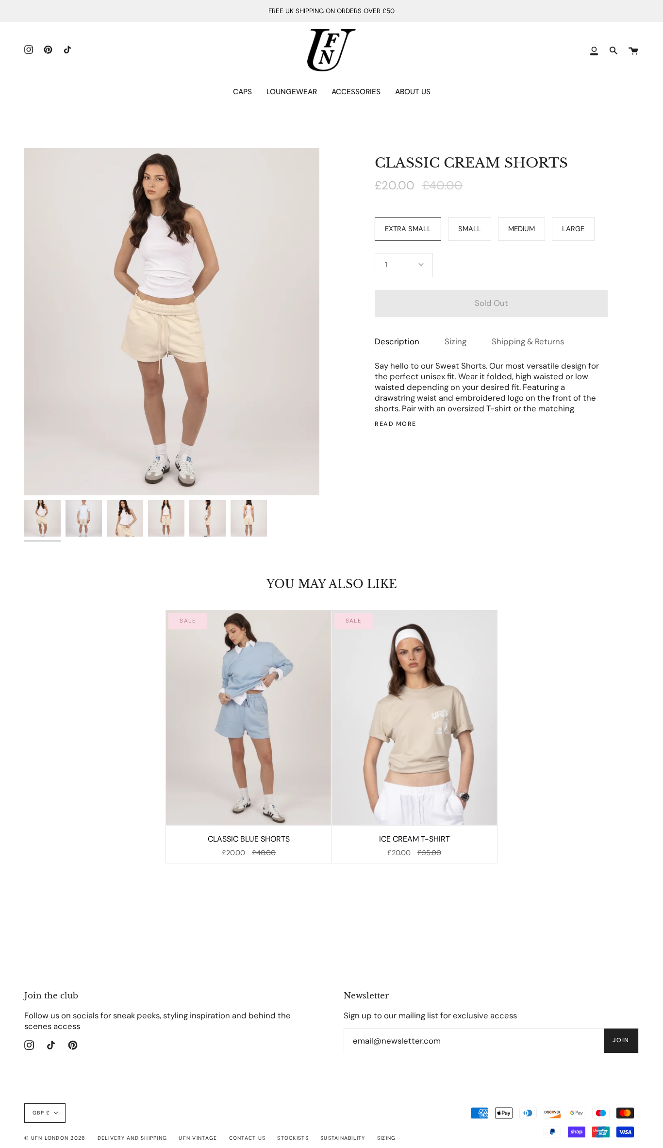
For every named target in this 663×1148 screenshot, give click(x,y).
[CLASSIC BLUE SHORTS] (248, 717)
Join (621, 1040)
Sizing (455, 341)
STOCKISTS (292, 1138)
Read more (395, 424)
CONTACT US (247, 1138)
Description (397, 341)
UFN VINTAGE (198, 1138)
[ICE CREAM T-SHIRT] (414, 717)
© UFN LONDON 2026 (54, 1138)
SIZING (386, 1138)
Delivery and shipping (132, 1138)
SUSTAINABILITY (342, 1138)
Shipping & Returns (528, 341)
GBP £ (41, 1113)
